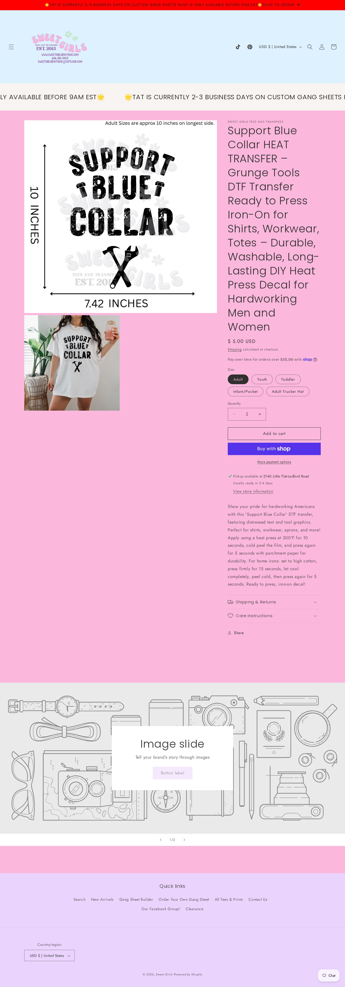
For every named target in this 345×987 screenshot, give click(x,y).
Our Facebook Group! (161, 909)
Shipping (235, 349)
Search (80, 899)
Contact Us (258, 899)
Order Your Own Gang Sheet (184, 899)
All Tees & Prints (229, 899)
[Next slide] (184, 840)
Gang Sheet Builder (136, 899)
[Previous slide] (161, 840)
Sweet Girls (164, 974)
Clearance (194, 909)
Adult (238, 379)
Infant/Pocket (245, 391)
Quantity (234, 403)
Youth (262, 379)
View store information (253, 491)
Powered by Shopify (188, 974)
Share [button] (239, 632)
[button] (11, 47)
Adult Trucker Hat (288, 391)
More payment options (274, 461)
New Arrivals (102, 899)
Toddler (288, 379)
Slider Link (172, 758)
